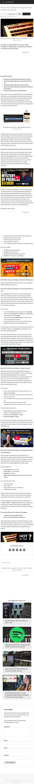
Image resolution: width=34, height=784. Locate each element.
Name (6, 740)
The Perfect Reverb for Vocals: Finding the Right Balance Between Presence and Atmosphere (17, 695)
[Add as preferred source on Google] (26, 14)
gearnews (9, 2)
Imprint (22, 780)
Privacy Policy (14, 780)
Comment (7, 726)
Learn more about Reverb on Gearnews (14, 517)
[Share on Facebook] (24, 563)
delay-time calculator (9, 393)
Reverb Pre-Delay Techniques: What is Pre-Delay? (17, 79)
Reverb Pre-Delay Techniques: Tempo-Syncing (16, 84)
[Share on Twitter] (30, 563)
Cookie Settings (17, 782)
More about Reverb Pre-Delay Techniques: (15, 90)
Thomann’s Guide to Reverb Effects (13, 515)
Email (6, 748)
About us (8, 780)
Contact (27, 780)
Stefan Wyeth (12, 14)
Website (6, 755)
